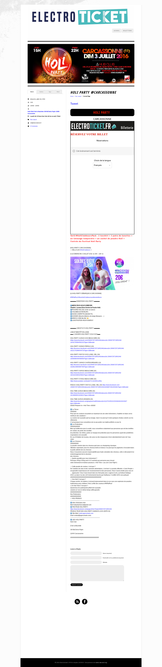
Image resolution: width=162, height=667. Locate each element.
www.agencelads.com (86, 513)
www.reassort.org (101, 662)
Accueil (116, 30)
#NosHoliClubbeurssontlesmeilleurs (90, 297)
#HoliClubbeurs (85, 250)
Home (72, 96)
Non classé (33, 119)
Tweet (74, 103)
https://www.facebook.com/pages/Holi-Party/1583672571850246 (91, 509)
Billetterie (127, 30)
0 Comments (34, 126)
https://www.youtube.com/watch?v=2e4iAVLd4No (86, 381)
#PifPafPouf (74, 297)
